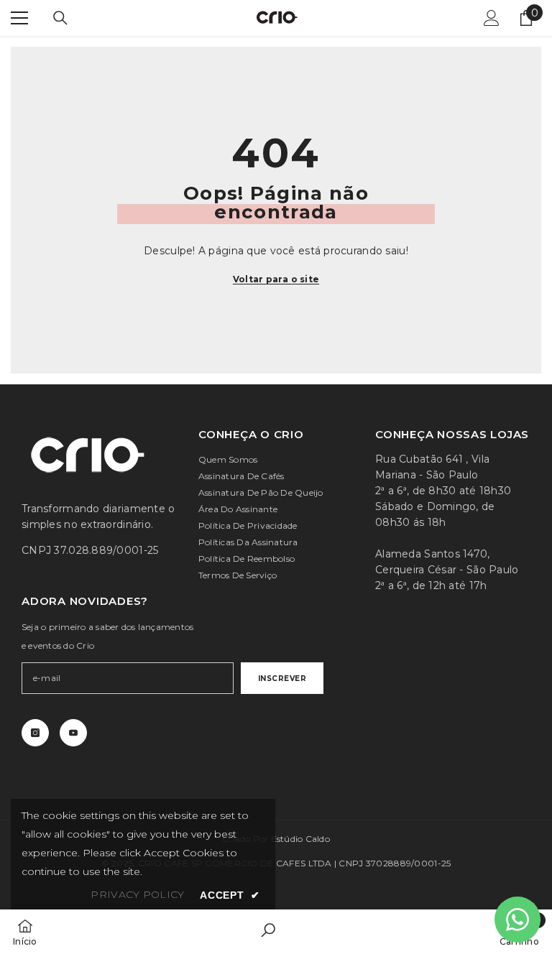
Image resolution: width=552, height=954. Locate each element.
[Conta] (492, 18)
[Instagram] (35, 732)
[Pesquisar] (60, 18)
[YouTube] (73, 732)
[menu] (19, 18)
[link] (268, 932)
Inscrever (282, 678)
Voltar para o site (276, 279)
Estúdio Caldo (300, 838)
